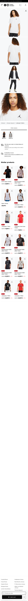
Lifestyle (3, 123)
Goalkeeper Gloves (19, 579)
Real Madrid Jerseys (19, 581)
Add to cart (13, 597)
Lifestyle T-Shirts (20, 123)
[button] (14, 154)
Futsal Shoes (4, 581)
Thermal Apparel (18, 590)
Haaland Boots (4, 584)
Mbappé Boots (4, 586)
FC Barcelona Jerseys (20, 584)
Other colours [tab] (14, 128)
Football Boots (4, 579)
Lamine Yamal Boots (5, 588)
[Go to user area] (25, 5)
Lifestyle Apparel (11, 123)
